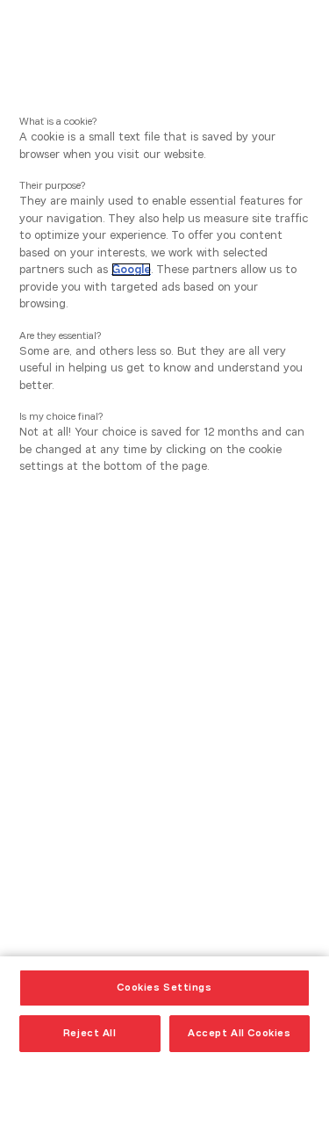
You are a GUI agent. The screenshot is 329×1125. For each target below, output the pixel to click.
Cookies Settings (164, 987)
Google (131, 270)
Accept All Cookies (239, 1033)
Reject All (90, 1033)
